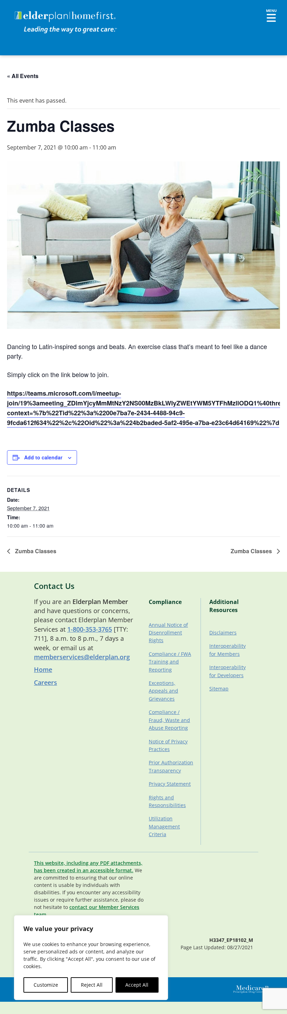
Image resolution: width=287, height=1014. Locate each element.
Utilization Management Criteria (164, 826)
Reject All (92, 984)
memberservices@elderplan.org (82, 657)
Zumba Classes (35, 551)
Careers (45, 682)
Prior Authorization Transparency (171, 766)
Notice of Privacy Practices (168, 745)
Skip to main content (32, 12)
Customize (46, 984)
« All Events (22, 76)
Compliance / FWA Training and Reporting (170, 662)
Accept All (136, 984)
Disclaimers (223, 632)
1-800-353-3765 (89, 629)
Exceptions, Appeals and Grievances (163, 691)
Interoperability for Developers (227, 671)
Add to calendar (43, 457)
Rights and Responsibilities (167, 801)
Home (43, 669)
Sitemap (219, 688)
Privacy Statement (170, 783)
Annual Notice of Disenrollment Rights (168, 632)
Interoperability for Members (227, 650)
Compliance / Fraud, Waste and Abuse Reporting (169, 720)
